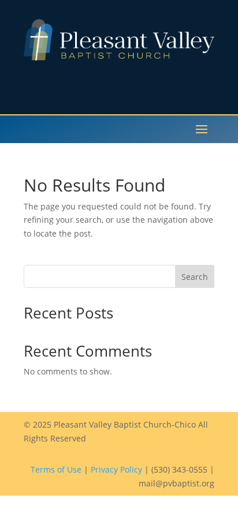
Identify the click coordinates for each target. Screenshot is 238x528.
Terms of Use (56, 469)
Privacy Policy (116, 469)
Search (194, 276)
